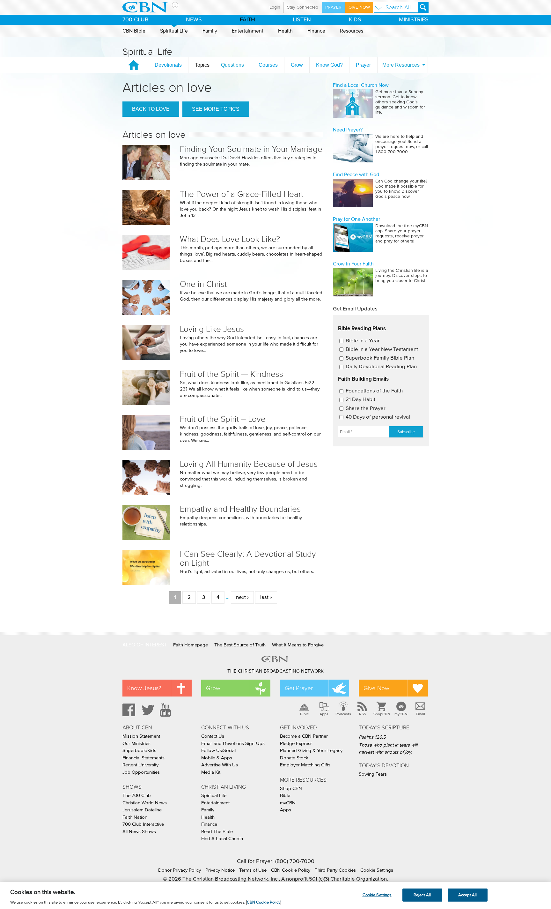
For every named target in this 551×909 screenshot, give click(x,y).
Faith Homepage (190, 645)
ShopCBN (381, 714)
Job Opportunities (141, 772)
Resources (351, 31)
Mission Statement (141, 736)
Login (274, 7)
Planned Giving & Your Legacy (311, 750)
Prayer (333, 7)
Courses (268, 65)
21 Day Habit (360, 399)
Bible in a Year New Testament (382, 349)
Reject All (422, 895)
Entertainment (247, 31)
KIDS (355, 20)
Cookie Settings (376, 870)
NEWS (194, 20)
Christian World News (144, 803)
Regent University (140, 765)
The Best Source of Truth (240, 645)
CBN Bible (133, 31)
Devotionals (168, 65)
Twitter (147, 710)
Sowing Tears (373, 774)
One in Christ (203, 284)
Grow (297, 65)
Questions (232, 65)
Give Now (359, 7)
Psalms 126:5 (372, 737)
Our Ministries (136, 743)
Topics (202, 65)
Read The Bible (217, 831)
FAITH (247, 20)
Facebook (128, 710)
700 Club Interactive (143, 824)
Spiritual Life (174, 31)
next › (242, 597)
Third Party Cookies (335, 870)
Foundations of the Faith (374, 391)
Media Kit (210, 772)
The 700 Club (136, 795)
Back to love (151, 109)
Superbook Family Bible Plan (380, 358)
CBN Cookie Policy (290, 870)
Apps (324, 714)
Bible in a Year (363, 341)
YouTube (166, 710)
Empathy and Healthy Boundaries (240, 509)
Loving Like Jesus (212, 329)
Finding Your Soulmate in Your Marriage (251, 149)
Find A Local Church (222, 838)
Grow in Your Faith (353, 263)
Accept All (467, 895)
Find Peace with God (356, 174)
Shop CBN (291, 788)
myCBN (401, 714)
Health (285, 31)
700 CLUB (135, 20)
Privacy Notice (220, 870)
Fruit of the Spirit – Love (223, 419)
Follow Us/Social (218, 750)
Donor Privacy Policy (179, 870)
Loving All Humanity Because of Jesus (249, 464)
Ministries (414, 20)
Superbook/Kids (139, 750)
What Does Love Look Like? (230, 239)
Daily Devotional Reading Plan (381, 366)
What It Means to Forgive (298, 645)
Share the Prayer (366, 408)
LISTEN (302, 20)
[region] (275, 895)
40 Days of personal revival (378, 417)
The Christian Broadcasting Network (275, 671)
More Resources (401, 65)
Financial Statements (143, 758)
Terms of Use (253, 870)
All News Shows (139, 831)
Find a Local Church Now (361, 85)
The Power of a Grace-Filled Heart (241, 194)
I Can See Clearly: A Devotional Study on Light (248, 558)
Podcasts (343, 714)
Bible (304, 714)
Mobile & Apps (216, 758)
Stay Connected (302, 7)
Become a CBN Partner (304, 736)
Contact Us (212, 736)
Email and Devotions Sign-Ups (233, 743)
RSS (362, 714)
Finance (316, 31)
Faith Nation (134, 817)
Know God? (329, 65)
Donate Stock (294, 758)
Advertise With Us (219, 765)
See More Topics (215, 109)
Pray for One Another (356, 219)
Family (209, 31)
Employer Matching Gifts (305, 765)
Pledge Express (296, 743)
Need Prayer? (348, 129)
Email (420, 714)
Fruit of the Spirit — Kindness (231, 374)
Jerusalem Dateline (142, 810)
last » (266, 597)
